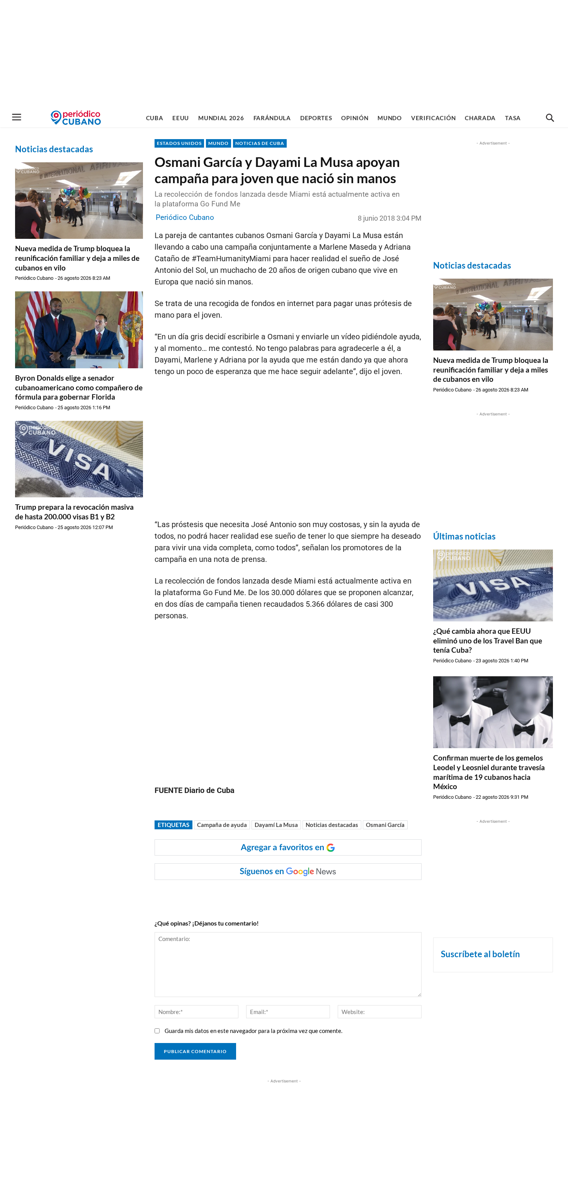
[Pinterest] (269, 895)
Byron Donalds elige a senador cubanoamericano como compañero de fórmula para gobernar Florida (79, 387)
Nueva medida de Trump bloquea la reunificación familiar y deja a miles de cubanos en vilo (77, 258)
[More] (305, 895)
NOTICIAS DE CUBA (259, 143)
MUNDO (218, 143)
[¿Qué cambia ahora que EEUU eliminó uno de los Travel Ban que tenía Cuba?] (493, 585)
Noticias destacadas (332, 824)
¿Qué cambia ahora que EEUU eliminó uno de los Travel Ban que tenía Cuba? (487, 640)
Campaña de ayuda (222, 824)
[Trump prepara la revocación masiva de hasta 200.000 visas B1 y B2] (79, 459)
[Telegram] (287, 895)
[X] (251, 895)
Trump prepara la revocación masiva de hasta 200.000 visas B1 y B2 (74, 511)
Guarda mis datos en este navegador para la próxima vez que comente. (253, 1030)
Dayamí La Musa (276, 824)
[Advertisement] (284, 54)
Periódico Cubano (34, 278)
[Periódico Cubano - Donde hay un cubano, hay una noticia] (76, 118)
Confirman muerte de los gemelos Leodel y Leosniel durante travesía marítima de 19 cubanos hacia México (489, 772)
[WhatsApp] (233, 895)
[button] (550, 118)
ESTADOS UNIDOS (179, 143)
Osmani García (385, 824)
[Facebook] (216, 895)
